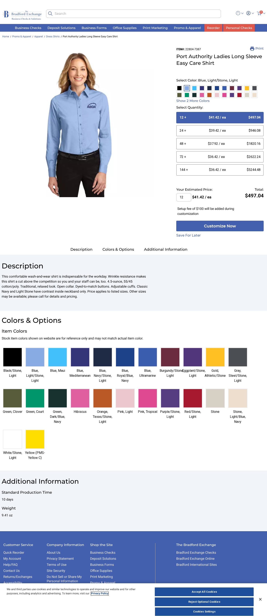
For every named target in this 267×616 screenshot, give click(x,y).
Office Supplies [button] (125, 28)
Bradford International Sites (196, 565)
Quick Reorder (13, 553)
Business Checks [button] (28, 28)
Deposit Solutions (103, 559)
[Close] (260, 599)
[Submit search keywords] (50, 13)
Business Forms (102, 565)
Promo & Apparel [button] (187, 28)
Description (81, 249)
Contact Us (11, 571)
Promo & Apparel (21, 36)
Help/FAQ (10, 565)
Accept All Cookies (204, 591)
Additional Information (166, 249)
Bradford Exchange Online (195, 559)
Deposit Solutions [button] (62, 28)
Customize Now (220, 226)
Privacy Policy (99, 593)
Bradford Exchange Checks (196, 553)
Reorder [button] (213, 28)
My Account (12, 559)
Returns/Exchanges (17, 577)
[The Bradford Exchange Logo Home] (22, 15)
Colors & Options (118, 249)
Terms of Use (57, 565)
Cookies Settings (204, 611)
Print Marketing (101, 577)
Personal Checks (239, 28)
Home (5, 36)
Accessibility (12, 583)
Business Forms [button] (94, 28)
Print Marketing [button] (155, 28)
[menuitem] (28, 28)
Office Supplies (101, 571)
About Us (53, 553)
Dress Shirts (53, 36)
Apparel (38, 36)
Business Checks (102, 553)
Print (259, 49)
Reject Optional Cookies (204, 601)
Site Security (56, 571)
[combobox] (133, 14)
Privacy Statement (60, 559)
